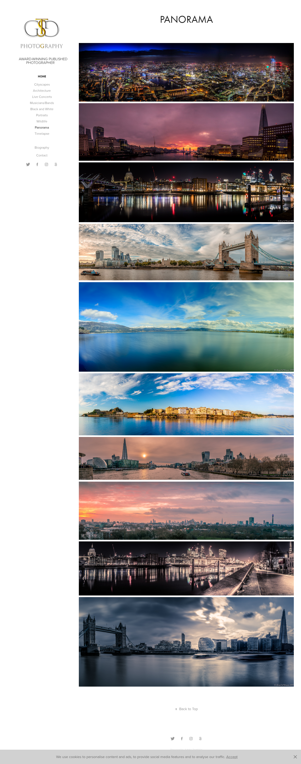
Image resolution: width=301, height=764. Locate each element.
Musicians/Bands (42, 103)
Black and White (41, 109)
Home (42, 76)
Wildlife (41, 121)
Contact (42, 155)
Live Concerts (42, 96)
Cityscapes (42, 84)
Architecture (42, 90)
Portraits (42, 115)
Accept (232, 756)
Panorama (42, 127)
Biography (42, 147)
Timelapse (42, 133)
